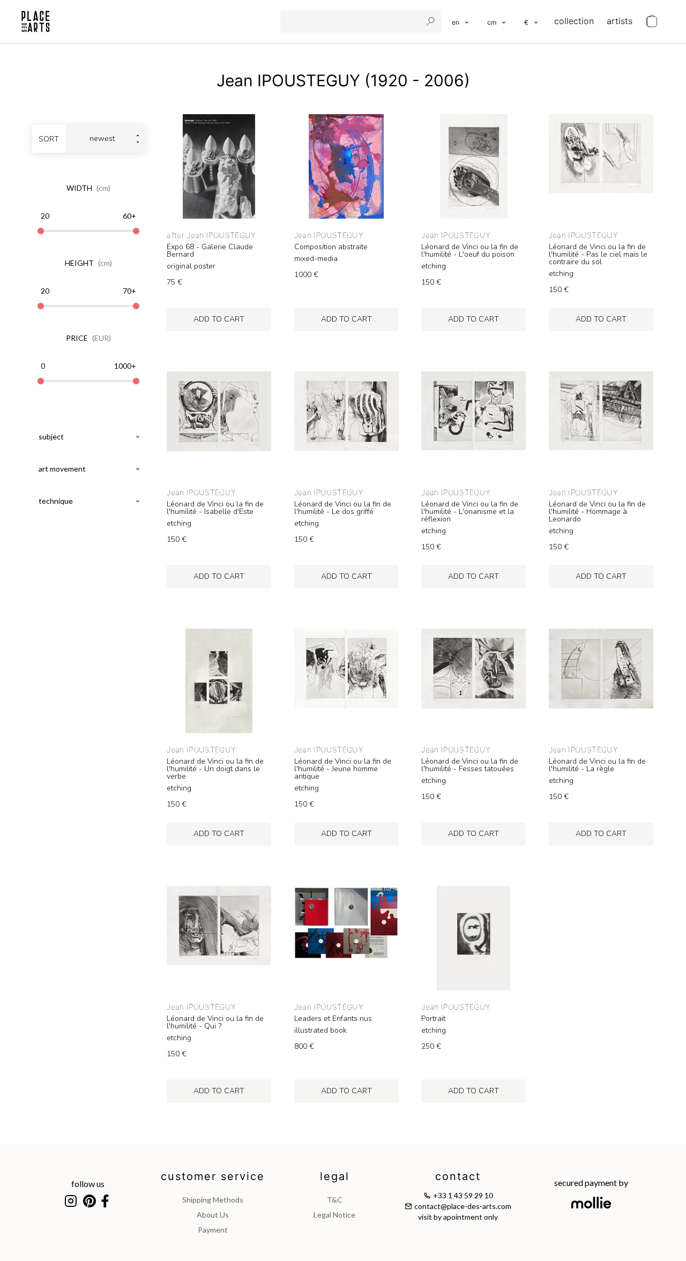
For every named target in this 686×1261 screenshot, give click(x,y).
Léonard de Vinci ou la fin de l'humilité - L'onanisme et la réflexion (469, 512)
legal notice (334, 1214)
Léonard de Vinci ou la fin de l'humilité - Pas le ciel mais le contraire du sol (598, 254)
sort (49, 139)
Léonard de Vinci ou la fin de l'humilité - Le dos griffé (342, 508)
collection (574, 21)
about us (213, 1214)
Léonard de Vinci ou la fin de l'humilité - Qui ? (215, 1022)
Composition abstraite (331, 247)
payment (213, 1229)
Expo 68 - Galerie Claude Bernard (210, 250)
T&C (334, 1199)
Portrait (433, 1019)
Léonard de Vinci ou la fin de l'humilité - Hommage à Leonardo (597, 512)
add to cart (218, 319)
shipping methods (212, 1199)
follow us (88, 1183)
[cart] (652, 21)
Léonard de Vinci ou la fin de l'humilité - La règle (597, 765)
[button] (497, 21)
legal (334, 1176)
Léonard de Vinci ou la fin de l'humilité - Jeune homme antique (342, 769)
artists (619, 21)
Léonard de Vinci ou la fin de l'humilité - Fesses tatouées (469, 765)
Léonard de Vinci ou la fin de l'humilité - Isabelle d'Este (215, 508)
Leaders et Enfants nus (333, 1019)
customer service (213, 1176)
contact (458, 1176)
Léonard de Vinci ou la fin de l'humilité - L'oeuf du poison (469, 250)
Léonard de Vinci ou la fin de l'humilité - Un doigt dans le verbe (215, 769)
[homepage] (35, 21)
